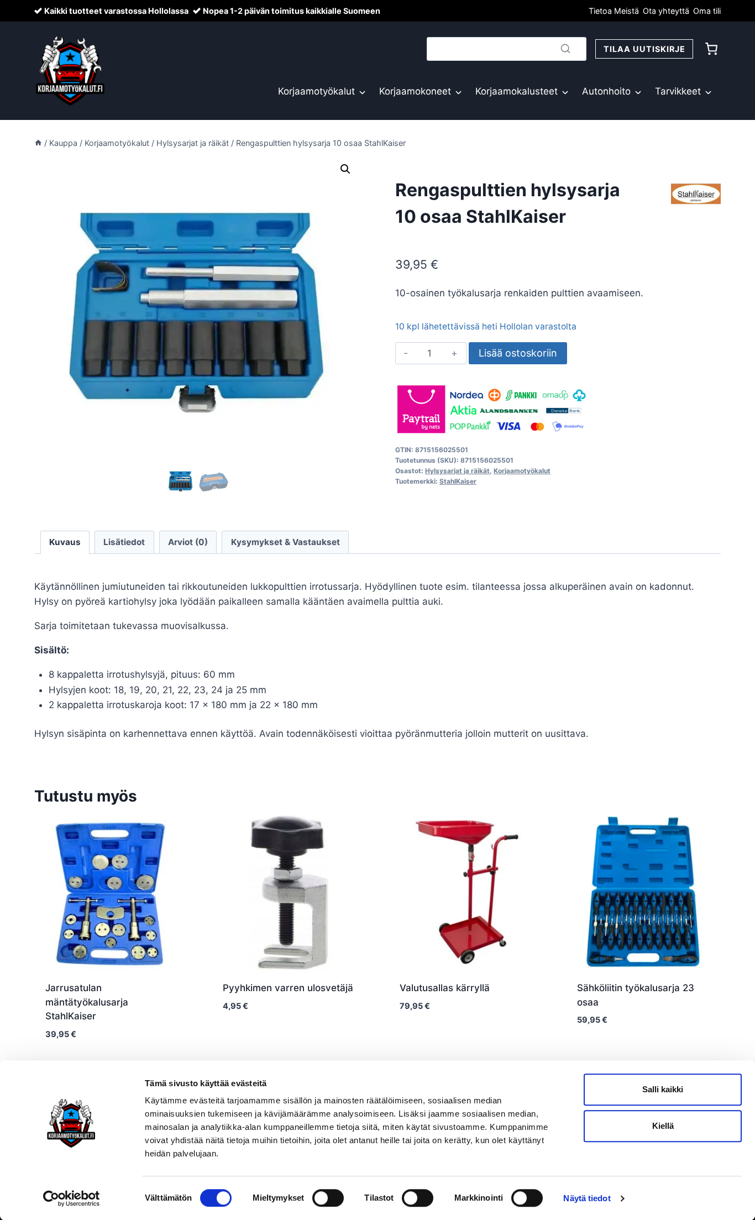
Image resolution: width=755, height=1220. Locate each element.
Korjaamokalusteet (516, 91)
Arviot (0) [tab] (188, 542)
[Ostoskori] (711, 48)
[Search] (565, 48)
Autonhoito (606, 91)
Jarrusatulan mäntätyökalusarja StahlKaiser (86, 1002)
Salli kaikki (662, 1089)
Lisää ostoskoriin (518, 353)
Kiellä (663, 1125)
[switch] (328, 1198)
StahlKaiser (457, 481)
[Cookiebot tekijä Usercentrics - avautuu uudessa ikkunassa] (71, 1198)
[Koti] (38, 143)
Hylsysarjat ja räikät (457, 471)
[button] (345, 169)
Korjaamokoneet (415, 91)
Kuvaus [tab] (65, 542)
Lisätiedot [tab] (124, 542)
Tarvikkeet (678, 91)
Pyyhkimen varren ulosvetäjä (288, 987)
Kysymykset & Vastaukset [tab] (285, 542)
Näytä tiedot (586, 1198)
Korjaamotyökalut (316, 91)
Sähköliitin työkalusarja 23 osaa (635, 995)
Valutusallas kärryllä (445, 987)
